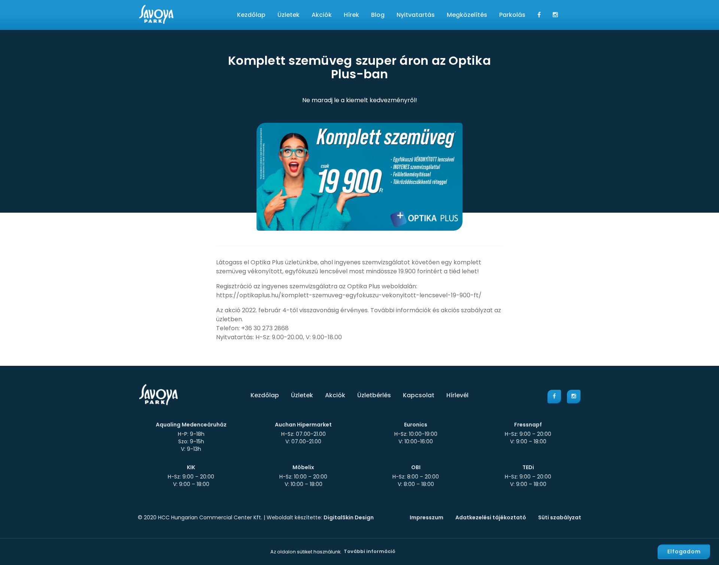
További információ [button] (369, 551)
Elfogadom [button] (684, 551)
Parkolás (512, 14)
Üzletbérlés (374, 395)
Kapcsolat (418, 395)
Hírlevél (457, 395)
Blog (378, 14)
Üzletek (288, 14)
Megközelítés (467, 14)
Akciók (322, 14)
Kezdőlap (251, 14)
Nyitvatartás (416, 14)
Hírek (351, 14)
